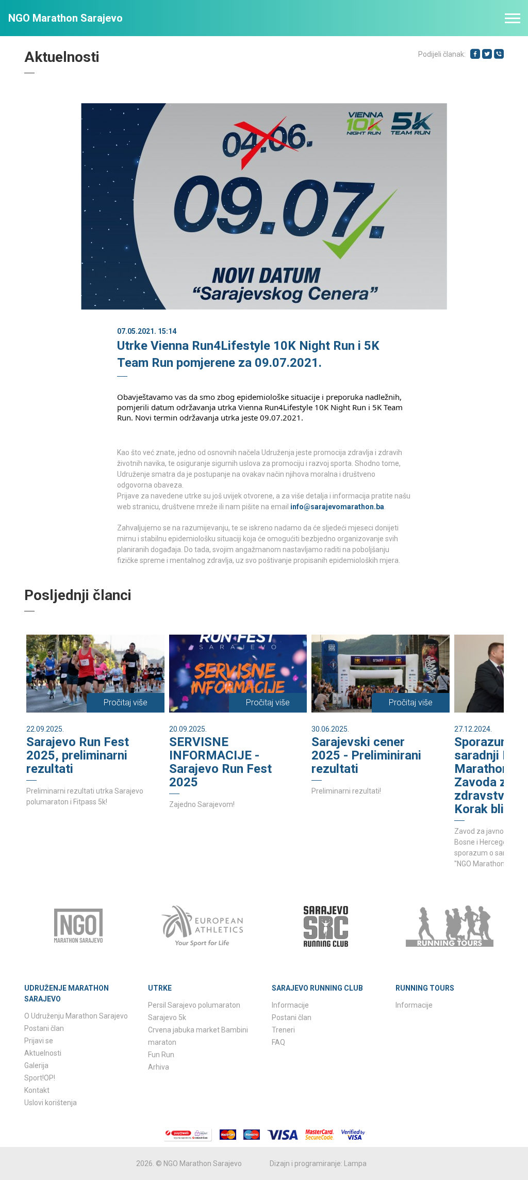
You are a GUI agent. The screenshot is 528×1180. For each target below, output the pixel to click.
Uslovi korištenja (50, 1102)
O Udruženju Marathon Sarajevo (76, 1016)
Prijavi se (38, 1041)
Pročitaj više (125, 702)
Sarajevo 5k (167, 1017)
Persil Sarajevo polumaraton (194, 1005)
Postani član (44, 1028)
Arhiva (158, 1067)
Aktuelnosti (42, 1053)
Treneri (283, 1030)
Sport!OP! (39, 1078)
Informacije (290, 1005)
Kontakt (37, 1090)
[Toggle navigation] (512, 18)
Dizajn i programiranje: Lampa (318, 1163)
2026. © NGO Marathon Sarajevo (189, 1163)
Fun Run (161, 1054)
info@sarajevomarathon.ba (337, 507)
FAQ (278, 1042)
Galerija (36, 1065)
